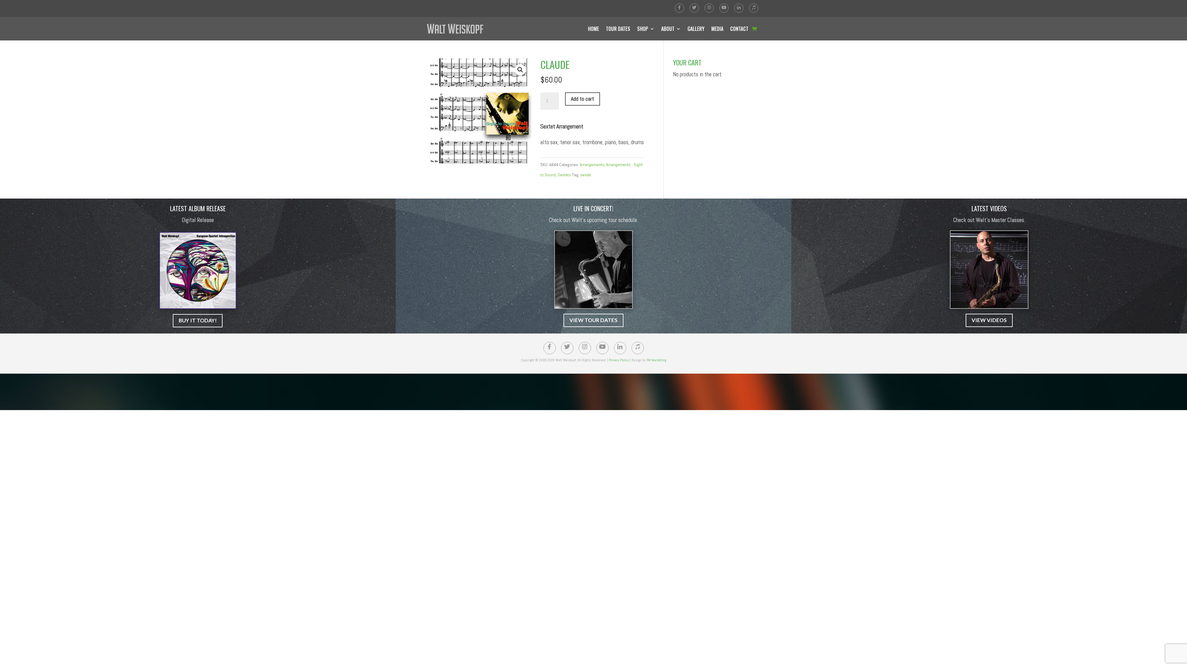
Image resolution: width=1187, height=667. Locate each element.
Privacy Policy (619, 360)
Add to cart (582, 98)
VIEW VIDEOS (989, 320)
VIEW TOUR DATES (593, 320)
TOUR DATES (618, 28)
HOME (593, 28)
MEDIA (717, 28)
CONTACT (739, 28)
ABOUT (667, 28)
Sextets (564, 175)
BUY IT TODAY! (198, 320)
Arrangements (592, 164)
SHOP (642, 28)
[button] (520, 69)
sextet (585, 175)
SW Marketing (656, 360)
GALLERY (695, 28)
